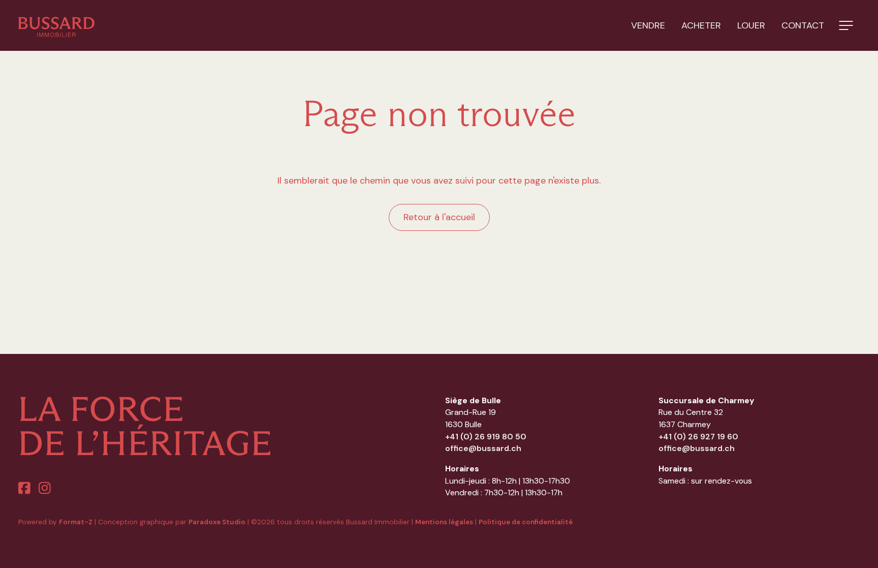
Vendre (648, 25)
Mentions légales (444, 522)
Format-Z (75, 522)
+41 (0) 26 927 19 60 (698, 436)
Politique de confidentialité (526, 522)
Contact (802, 25)
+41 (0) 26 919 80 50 (485, 436)
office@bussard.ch (483, 448)
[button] (846, 25)
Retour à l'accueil (439, 217)
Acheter (701, 25)
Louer (751, 25)
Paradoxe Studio (217, 522)
